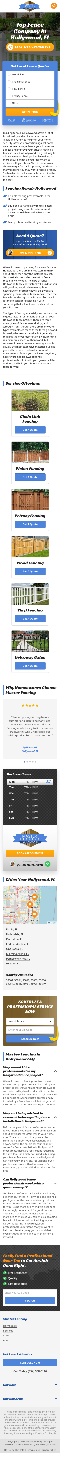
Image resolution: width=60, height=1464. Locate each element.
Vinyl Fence (18, 88)
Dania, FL (12, 929)
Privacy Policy (49, 1449)
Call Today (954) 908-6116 (30, 1371)
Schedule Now (30, 1039)
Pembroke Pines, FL (18, 958)
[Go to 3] (30, 762)
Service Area (13, 1399)
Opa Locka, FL (14, 949)
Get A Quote (30, 430)
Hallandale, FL (15, 934)
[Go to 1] (24, 762)
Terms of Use (33, 1449)
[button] (30, 904)
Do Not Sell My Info (14, 1449)
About (6, 1340)
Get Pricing (30, 112)
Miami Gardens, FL (17, 953)
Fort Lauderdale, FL (18, 944)
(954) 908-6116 (30, 253)
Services (8, 1330)
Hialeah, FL (13, 963)
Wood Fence (19, 74)
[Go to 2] (27, 762)
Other (15, 103)
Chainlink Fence (21, 81)
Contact (8, 1335)
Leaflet (53, 922)
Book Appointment (30, 853)
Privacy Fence (20, 96)
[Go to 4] (33, 762)
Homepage (10, 1325)
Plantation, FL (14, 939)
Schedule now (30, 1362)
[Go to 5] (35, 762)
